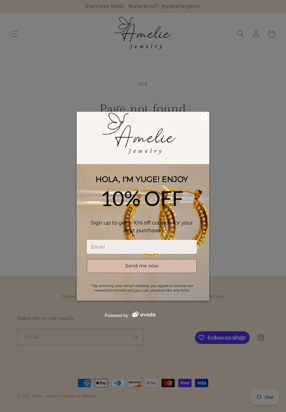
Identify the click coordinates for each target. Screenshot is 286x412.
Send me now (142, 266)
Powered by (116, 315)
